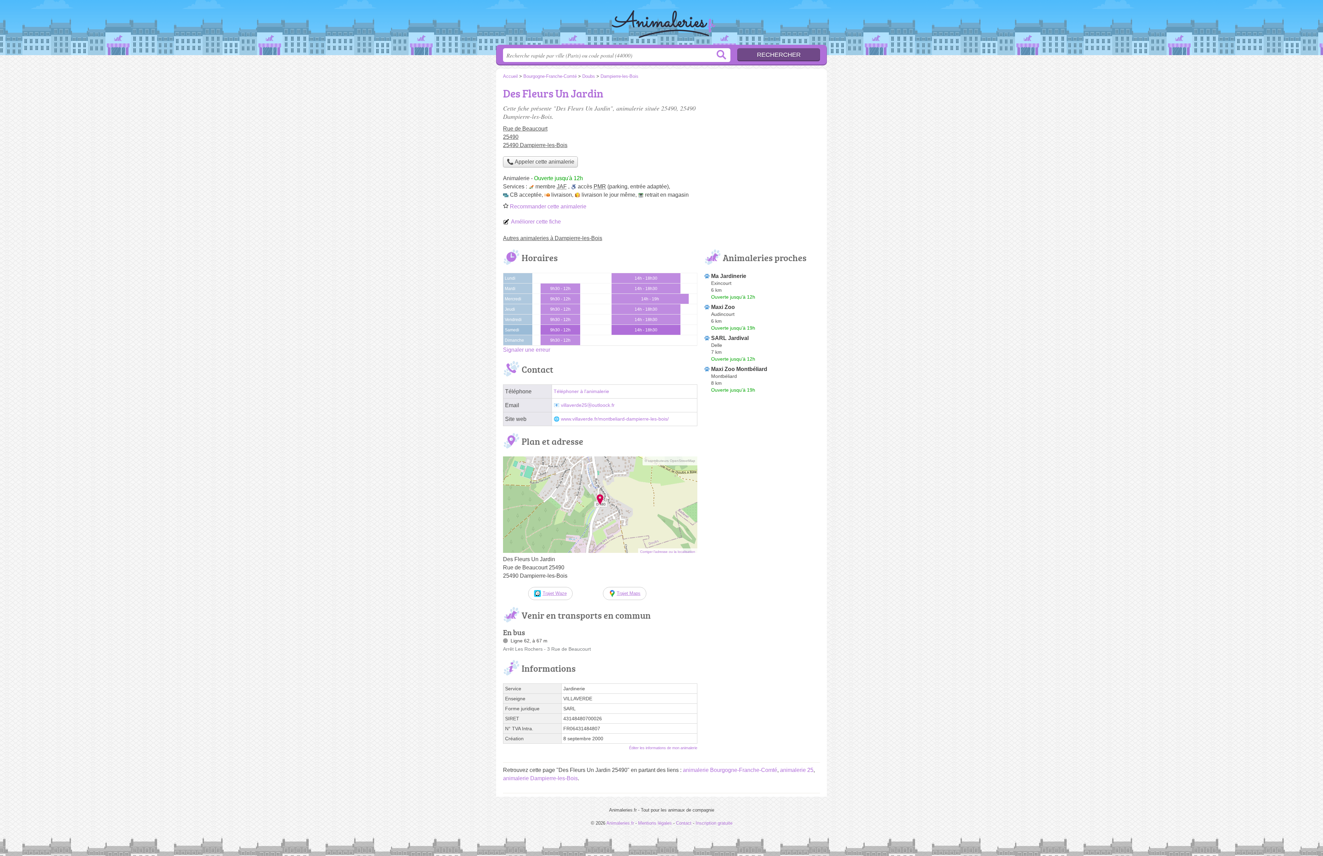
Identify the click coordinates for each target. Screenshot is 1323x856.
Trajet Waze (555, 593)
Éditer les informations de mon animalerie (663, 748)
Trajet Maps (628, 593)
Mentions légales (655, 823)
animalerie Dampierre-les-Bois (540, 778)
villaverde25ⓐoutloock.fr (588, 405)
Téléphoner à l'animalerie (581, 391)
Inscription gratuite (714, 823)
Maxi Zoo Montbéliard (739, 369)
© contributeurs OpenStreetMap (670, 461)
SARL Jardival (730, 338)
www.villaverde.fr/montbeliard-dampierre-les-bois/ (615, 419)
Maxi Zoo (723, 307)
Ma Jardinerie (728, 276)
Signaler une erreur (526, 350)
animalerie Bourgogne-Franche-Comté (730, 770)
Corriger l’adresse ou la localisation (667, 552)
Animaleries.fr (661, 24)
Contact (683, 823)
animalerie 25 (796, 770)
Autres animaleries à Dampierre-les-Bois (552, 238)
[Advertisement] (762, 133)
